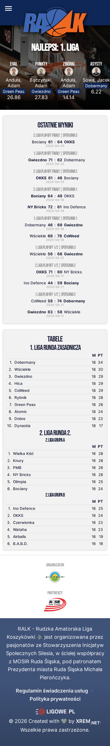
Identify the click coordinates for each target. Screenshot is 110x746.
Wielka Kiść (23, 453)
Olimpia (19, 481)
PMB (17, 467)
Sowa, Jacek (96, 80)
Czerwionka (23, 522)
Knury (18, 460)
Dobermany (96, 85)
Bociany (20, 488)
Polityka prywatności (55, 699)
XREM (88, 721)
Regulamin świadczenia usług (52, 691)
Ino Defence (24, 508)
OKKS (18, 515)
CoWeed (21, 390)
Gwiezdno (41, 91)
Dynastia (22, 425)
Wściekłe (22, 369)
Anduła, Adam (14, 82)
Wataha (20, 529)
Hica (18, 383)
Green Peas (14, 91)
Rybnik (20, 397)
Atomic (20, 411)
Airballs (19, 536)
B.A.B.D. (20, 543)
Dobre (19, 418)
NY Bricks (22, 474)
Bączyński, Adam (41, 82)
